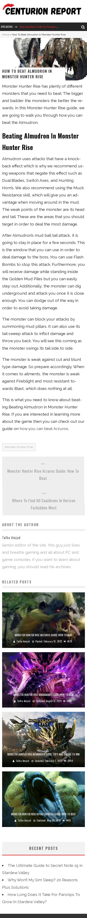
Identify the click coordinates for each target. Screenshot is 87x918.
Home (5, 34)
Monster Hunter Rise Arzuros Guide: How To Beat (43, 474)
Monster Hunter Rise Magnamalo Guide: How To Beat (43, 694)
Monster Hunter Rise (19, 447)
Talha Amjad (23, 641)
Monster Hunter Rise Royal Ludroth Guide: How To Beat (43, 814)
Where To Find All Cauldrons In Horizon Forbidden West (43, 503)
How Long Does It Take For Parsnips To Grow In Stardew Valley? (52, 26)
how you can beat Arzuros (44, 428)
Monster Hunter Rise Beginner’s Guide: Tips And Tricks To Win (43, 754)
